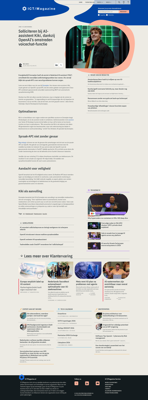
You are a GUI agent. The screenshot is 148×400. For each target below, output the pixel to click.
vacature (71, 120)
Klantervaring (27, 27)
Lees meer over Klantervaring (48, 256)
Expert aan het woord (32, 309)
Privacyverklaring (111, 393)
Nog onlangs (22, 142)
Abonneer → (124, 11)
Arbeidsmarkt (29, 214)
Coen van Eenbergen (108, 298)
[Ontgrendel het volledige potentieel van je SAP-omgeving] (99, 328)
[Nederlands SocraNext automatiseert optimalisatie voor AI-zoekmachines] (60, 270)
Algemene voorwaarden (113, 391)
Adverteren (109, 384)
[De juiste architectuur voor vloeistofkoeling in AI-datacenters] (99, 317)
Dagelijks (102, 15)
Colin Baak (51, 300)
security (45, 214)
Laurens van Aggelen (79, 294)
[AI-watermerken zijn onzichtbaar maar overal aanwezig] (116, 270)
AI (23, 214)
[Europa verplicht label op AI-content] (31, 270)
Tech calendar (66, 309)
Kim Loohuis (23, 292)
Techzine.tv (95, 190)
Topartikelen (89, 2)
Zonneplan (45, 85)
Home (80, 2)
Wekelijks (111, 15)
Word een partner (111, 382)
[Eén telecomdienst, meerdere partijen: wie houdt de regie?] (23, 317)
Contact (107, 389)
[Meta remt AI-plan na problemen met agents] (88, 270)
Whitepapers (103, 309)
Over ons (108, 386)
